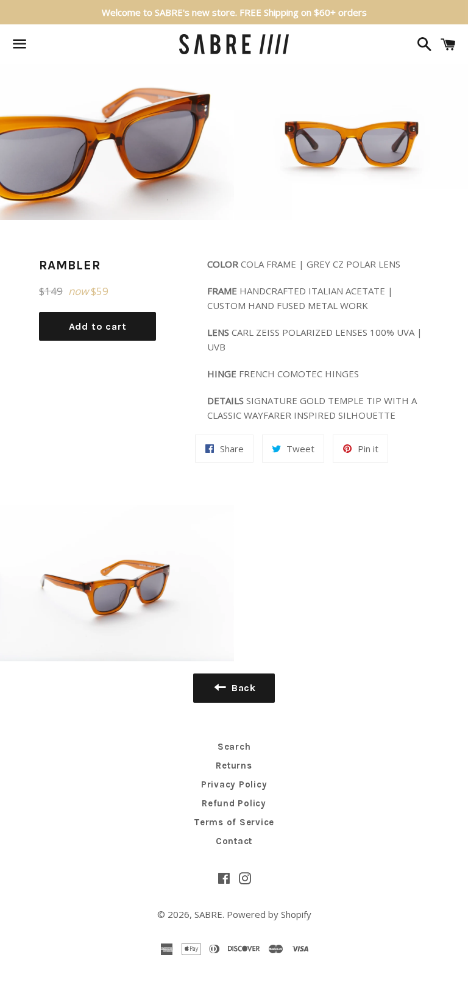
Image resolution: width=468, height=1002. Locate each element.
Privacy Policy (234, 784)
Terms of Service (234, 822)
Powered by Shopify (269, 914)
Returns (234, 765)
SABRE (208, 914)
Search (234, 746)
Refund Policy (234, 803)
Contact (234, 841)
